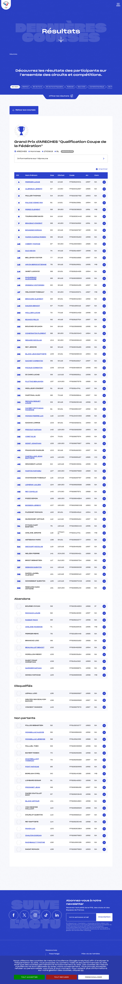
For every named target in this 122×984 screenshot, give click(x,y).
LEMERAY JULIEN (33, 485)
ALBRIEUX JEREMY (33, 189)
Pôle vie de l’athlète (90, 954)
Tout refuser (61, 977)
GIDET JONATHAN (33, 443)
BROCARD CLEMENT (34, 299)
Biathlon (25, 87)
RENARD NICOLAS (33, 340)
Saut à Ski (81, 87)
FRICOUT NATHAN (33, 429)
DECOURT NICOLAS (34, 546)
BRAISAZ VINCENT (33, 223)
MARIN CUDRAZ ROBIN (35, 237)
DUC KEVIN (30, 251)
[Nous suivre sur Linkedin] (57, 915)
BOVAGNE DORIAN (33, 230)
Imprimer (103, 169)
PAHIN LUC (30, 828)
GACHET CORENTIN (34, 361)
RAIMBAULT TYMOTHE (35, 842)
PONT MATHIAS (32, 767)
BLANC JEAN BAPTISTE (35, 354)
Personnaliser (93, 977)
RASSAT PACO (31, 620)
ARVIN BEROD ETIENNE (35, 264)
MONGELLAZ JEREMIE (35, 739)
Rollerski (70, 87)
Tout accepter (29, 977)
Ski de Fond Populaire (54, 87)
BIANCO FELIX (32, 319)
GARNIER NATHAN (33, 668)
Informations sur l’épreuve (32, 158)
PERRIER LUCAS (32, 182)
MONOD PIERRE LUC (34, 416)
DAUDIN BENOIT (32, 306)
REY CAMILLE (31, 491)
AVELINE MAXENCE (34, 627)
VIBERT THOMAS (32, 244)
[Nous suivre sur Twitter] (24, 915)
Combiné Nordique (96, 87)
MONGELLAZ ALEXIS (34, 732)
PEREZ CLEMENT (32, 209)
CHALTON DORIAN (33, 835)
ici (90, 930)
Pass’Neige (54, 954)
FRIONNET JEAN (32, 787)
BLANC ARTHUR (32, 801)
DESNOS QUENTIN (33, 567)
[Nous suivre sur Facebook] (13, 915)
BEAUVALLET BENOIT (34, 647)
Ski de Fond (37, 87)
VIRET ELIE (30, 436)
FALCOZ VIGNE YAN (34, 202)
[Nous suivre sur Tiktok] (46, 915)
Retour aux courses (25, 110)
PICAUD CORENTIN (34, 368)
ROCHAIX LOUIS (32, 613)
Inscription (104, 917)
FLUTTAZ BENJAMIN (34, 381)
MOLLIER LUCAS (32, 313)
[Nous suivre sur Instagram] (35, 915)
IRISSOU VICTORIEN (34, 285)
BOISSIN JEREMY (33, 505)
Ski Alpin (15, 87)
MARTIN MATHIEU (33, 471)
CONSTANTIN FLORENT (35, 333)
